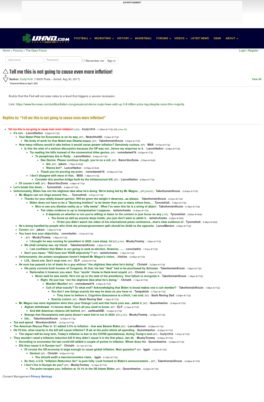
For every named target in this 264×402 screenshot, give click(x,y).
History (123, 38)
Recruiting (103, 38)
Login (242, 50)
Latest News (200, 38)
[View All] (122, 129)
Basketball (143, 38)
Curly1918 (26, 79)
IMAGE (149, 191)
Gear (217, 38)
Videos (179, 38)
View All (256, 79)
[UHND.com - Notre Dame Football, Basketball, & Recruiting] (46, 38)
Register (253, 50)
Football (81, 38)
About (230, 38)
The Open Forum (36, 50)
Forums (162, 38)
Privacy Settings (41, 376)
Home (6, 50)
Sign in (111, 61)
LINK (76, 129)
